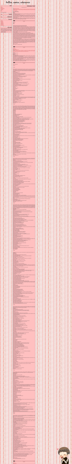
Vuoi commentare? (14, 463)
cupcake (1, 20)
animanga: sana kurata (22, 51)
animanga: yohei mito (15, 10)
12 (27, 62)
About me (2, 7)
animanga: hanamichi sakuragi (32, 50)
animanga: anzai (22, 50)
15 (31, 62)
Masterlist (2, 9)
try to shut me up (2, 25)
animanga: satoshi (26, 51)
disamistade (2, 21)
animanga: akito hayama (18, 50)
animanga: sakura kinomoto (17, 51)
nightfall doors (2, 23)
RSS (1, 10)
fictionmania (2, 22)
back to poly (14, 48)
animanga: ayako (26, 50)
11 (26, 62)
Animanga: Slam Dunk (17, 8)
